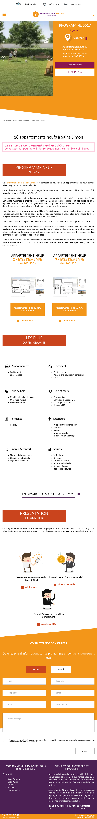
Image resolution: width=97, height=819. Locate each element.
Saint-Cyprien (14, 779)
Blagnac (11, 787)
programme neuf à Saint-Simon (21, 183)
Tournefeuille (14, 790)
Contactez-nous (75, 4)
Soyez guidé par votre (85, 816)
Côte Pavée (13, 782)
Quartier (78, 38)
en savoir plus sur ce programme (48, 494)
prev (3, 58)
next (49, 58)
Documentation (75, 65)
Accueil (5, 120)
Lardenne (12, 785)
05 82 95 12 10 (54, 4)
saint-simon (13, 120)
